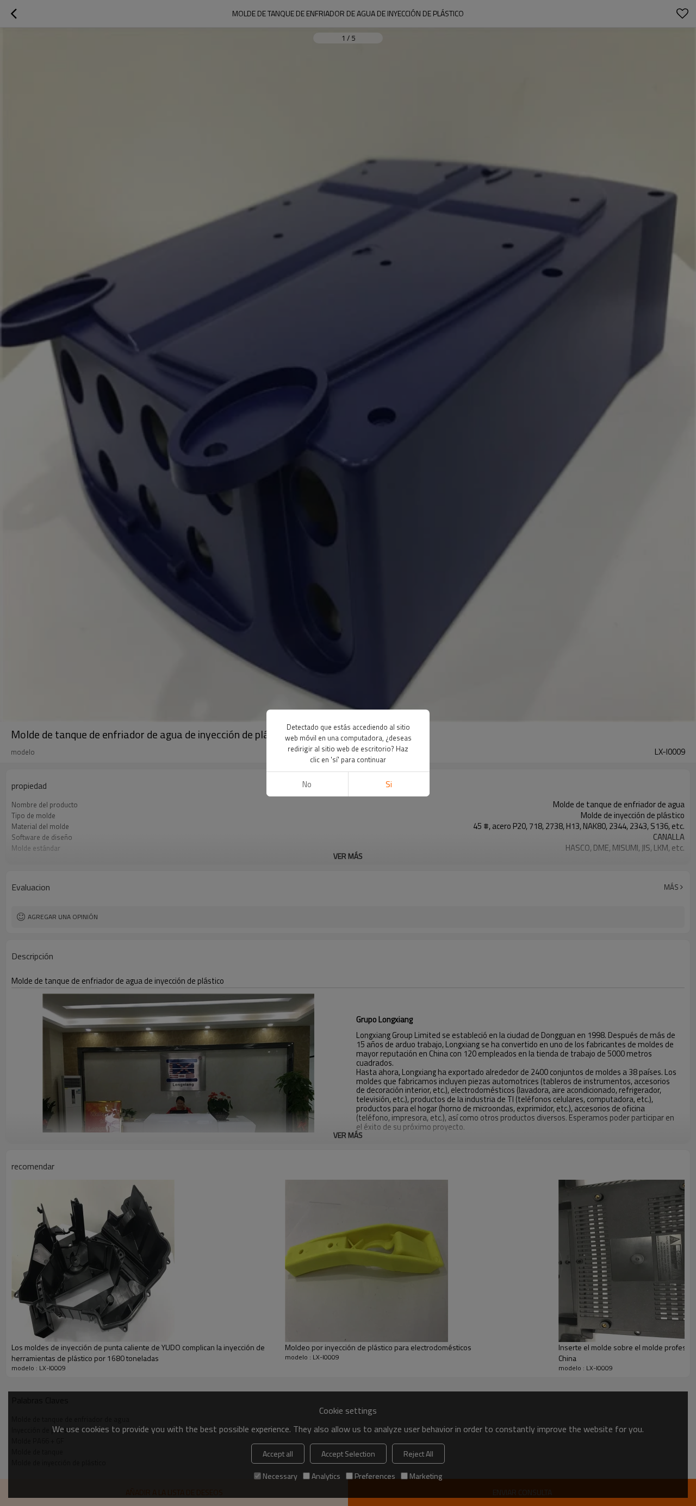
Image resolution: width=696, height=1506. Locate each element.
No (307, 784)
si (389, 784)
